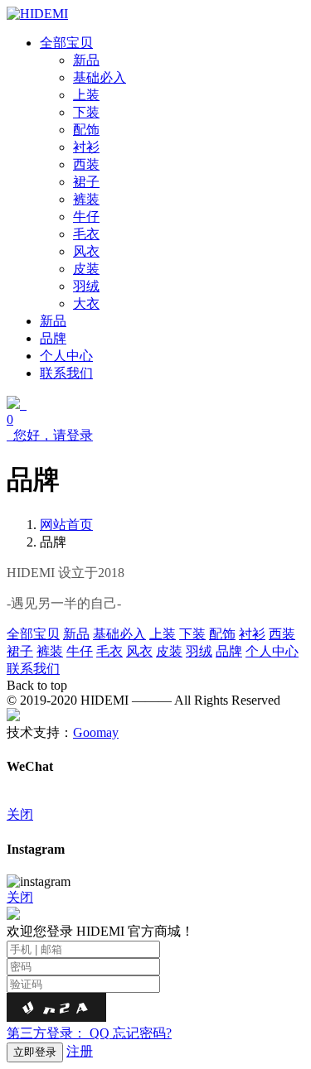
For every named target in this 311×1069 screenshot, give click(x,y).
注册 (79, 1051)
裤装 (49, 651)
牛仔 (79, 651)
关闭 (20, 814)
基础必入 (119, 634)
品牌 (229, 651)
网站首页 (66, 525)
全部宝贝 (33, 634)
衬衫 (252, 634)
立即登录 (34, 1052)
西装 (282, 634)
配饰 (222, 634)
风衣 (139, 651)
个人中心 (272, 651)
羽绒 (199, 651)
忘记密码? (142, 1033)
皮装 (169, 651)
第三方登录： (58, 1033)
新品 (76, 634)
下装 (192, 634)
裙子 (20, 651)
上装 (162, 634)
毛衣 (109, 651)
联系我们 (33, 669)
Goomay (96, 732)
